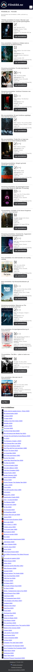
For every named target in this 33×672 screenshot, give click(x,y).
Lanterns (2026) (8, 426)
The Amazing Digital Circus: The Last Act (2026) (17, 625)
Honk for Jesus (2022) (10, 547)
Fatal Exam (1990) (9, 596)
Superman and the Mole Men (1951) (13, 565)
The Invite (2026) (8, 428)
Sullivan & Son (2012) (10, 605)
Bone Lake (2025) (8, 522)
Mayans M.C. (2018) (9, 494)
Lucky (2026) (7, 487)
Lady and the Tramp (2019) (11, 633)
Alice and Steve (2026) (10, 623)
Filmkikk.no (12, 662)
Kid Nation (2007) (8, 583)
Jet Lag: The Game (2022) (11, 450)
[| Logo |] (12, 8)
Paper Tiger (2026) (9, 655)
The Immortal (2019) (9, 509)
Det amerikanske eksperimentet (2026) (14, 539)
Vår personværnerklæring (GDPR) (16, 669)
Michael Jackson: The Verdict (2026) (13, 573)
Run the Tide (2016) (9, 458)
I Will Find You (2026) (9, 578)
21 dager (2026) (8, 418)
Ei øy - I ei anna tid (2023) (11, 499)
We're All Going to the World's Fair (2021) (15, 433)
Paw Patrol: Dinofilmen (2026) (12, 446)
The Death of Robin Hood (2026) (12, 586)
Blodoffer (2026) (8, 423)
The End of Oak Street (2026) (12, 431)
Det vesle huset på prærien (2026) (13, 519)
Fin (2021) (6, 438)
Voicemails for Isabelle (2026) (12, 558)
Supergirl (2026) (8, 571)
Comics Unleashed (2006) (11, 637)
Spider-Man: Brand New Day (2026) (13, 460)
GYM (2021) (7, 492)
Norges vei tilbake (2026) (10, 618)
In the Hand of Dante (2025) (11, 551)
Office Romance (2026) (10, 568)
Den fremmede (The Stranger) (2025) (14, 645)
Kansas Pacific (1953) (10, 473)
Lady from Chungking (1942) (11, 470)
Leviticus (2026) (8, 485)
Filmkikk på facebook (17, 665)
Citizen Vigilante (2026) (10, 544)
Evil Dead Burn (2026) (10, 512)
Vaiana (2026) (7, 517)
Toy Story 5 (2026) (9, 588)
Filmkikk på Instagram (16, 667)
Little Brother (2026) (9, 542)
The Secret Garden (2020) (11, 465)
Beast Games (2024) (9, 635)
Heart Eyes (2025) (9, 608)
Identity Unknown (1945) (10, 475)
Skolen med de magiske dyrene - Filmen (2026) (16, 411)
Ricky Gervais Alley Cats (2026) (12, 443)
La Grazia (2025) (8, 416)
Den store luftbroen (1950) (11, 468)
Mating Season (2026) (10, 561)
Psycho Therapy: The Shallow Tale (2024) (15, 482)
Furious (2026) (8, 480)
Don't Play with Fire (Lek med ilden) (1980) (15, 448)
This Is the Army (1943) (10, 504)
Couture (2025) (8, 630)
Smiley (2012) (7, 563)
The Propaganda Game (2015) (12, 598)
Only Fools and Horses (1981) (12, 455)
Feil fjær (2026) (8, 640)
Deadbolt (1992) (8, 603)
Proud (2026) (7, 610)
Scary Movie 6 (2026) (9, 620)
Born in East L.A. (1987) (10, 524)
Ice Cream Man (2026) (10, 453)
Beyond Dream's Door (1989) (12, 593)
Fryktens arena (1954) (10, 527)
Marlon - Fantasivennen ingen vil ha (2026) (15, 591)
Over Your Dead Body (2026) (11, 576)
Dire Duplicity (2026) (9, 532)
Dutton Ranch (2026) (9, 650)
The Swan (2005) (8, 580)
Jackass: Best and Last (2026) (12, 514)
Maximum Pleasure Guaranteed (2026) (14, 658)
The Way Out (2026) (9, 463)
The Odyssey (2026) (9, 502)
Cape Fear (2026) (8, 615)
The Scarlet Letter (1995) (10, 529)
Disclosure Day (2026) (10, 613)
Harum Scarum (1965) (10, 477)
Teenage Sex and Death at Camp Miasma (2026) (17, 436)
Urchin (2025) (7, 549)
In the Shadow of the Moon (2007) (13, 600)
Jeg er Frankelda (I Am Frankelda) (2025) (15, 648)
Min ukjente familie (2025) (11, 413)
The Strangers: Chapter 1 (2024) (12, 441)
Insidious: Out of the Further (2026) (13, 421)
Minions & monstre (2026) (11, 534)
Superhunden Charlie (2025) (11, 497)
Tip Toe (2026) (8, 507)
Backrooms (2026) (9, 653)
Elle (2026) (7, 537)
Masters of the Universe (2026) (12, 628)
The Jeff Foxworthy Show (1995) (12, 489)
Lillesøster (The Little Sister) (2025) (13, 642)
